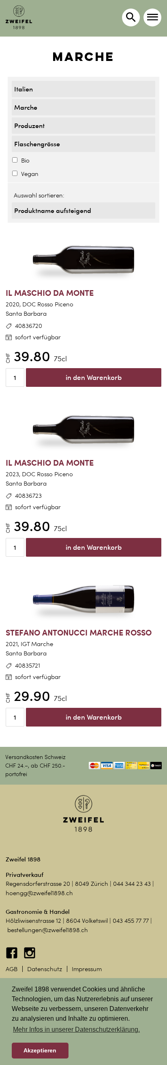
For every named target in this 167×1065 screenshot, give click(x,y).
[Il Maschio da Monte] (83, 259)
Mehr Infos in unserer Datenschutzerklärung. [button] (76, 1029)
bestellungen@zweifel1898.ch (47, 930)
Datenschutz (44, 969)
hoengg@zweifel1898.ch (39, 893)
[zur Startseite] (19, 17)
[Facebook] (12, 957)
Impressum (87, 969)
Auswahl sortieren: (39, 195)
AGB (11, 969)
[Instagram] (30, 957)
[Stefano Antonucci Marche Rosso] (83, 599)
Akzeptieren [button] (40, 1050)
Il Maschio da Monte (50, 293)
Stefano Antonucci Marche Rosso (79, 632)
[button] (152, 17)
